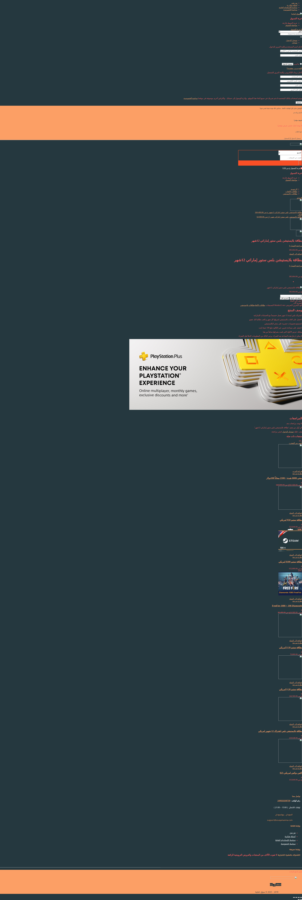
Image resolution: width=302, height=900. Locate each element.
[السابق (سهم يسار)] (301, 899)
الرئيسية (294, 189)
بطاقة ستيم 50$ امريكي (291, 520)
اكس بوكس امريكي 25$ (291, 773)
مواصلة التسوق (291, 25)
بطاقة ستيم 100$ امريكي (290, 561)
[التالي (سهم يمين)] (299, 899)
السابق (299, 198)
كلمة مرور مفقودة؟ (294, 68)
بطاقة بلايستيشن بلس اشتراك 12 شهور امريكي (280, 731)
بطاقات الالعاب (291, 192)
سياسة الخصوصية (290, 10)
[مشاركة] (296, 897)
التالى (300, 215)
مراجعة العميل (295, 246)
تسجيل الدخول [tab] (291, 40)
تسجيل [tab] (294, 43)
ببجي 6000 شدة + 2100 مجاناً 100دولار (284, 478)
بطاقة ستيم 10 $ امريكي (290, 647)
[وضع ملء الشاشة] (299, 897)
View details (297, 272)
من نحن (294, 3)
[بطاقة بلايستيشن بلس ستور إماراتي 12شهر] (301, 268)
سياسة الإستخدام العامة (288, 7)
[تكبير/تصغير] (301, 897)
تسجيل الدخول (287, 64)
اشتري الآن (284, 298)
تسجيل (299, 102)
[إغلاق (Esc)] (294, 897)
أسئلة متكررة (292, 5)
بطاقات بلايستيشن (290, 194)
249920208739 (283, 800)
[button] (296, 29)
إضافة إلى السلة (295, 254)
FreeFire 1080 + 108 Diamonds (287, 605)
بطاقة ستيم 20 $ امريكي (290, 689)
